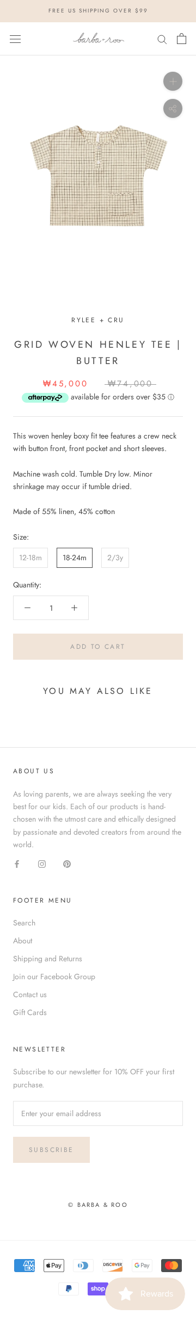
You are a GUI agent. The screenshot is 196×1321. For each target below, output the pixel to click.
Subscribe (51, 1150)
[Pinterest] (67, 863)
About (22, 940)
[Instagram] (42, 863)
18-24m (75, 557)
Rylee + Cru (97, 320)
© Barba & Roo (98, 1204)
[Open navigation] (15, 38)
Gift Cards (30, 1012)
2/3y (115, 557)
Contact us (30, 994)
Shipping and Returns (47, 958)
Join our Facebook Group (54, 976)
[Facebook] (17, 863)
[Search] (162, 38)
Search (24, 922)
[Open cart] (181, 38)
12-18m (30, 557)
